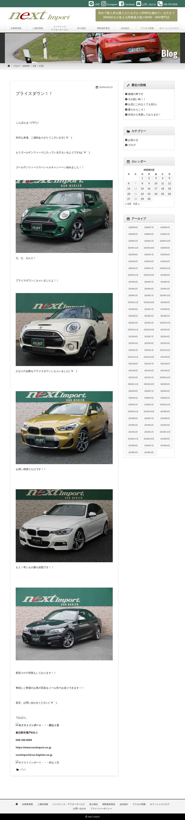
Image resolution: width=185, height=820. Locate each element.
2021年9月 (165, 357)
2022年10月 (149, 330)
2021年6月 (165, 364)
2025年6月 (165, 254)
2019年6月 (165, 418)
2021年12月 (165, 350)
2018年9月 (165, 439)
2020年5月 (133, 398)
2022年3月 (165, 343)
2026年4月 (149, 234)
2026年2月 (133, 241)
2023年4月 (149, 316)
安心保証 (93, 804)
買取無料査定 (108, 804)
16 (149, 188)
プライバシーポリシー (101, 808)
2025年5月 (133, 261)
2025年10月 (149, 248)
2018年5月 (133, 452)
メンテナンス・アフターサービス (68, 804)
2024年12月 (165, 268)
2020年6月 (165, 391)
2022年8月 (133, 336)
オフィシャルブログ (159, 804)
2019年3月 (165, 425)
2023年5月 (133, 316)
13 (128, 188)
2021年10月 (149, 357)
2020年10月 (149, 384)
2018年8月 (133, 445)
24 (155, 193)
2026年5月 (133, 234)
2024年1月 (149, 295)
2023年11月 (133, 302)
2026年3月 (165, 234)
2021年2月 (133, 377)
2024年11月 (133, 275)
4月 (34, 66)
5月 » (137, 203)
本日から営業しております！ (144, 114)
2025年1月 (149, 268)
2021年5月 (133, 370)
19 (169, 188)
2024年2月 (133, 295)
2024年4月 (149, 289)
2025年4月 (149, 261)
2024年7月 (149, 282)
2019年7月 (149, 418)
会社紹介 (124, 804)
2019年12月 (165, 404)
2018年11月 (133, 439)
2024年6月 (165, 282)
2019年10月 (149, 411)
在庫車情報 (27, 804)
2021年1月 (149, 377)
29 (142, 198)
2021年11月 (133, 357)
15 (142, 188)
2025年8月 (133, 254)
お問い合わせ (79, 808)
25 (162, 193)
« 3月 (128, 203)
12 (169, 183)
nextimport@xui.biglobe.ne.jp (34, 754)
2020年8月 (133, 391)
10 (155, 183)
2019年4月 (149, 425)
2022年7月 (149, 336)
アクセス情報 (139, 804)
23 (149, 193)
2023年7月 (149, 309)
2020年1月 (149, 404)
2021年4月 (149, 370)
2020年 (26, 66)
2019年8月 (133, 418)
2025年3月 (165, 261)
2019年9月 (165, 411)
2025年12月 (165, 241)
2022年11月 (133, 330)
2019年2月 (133, 432)
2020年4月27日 (106, 87)
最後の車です (135, 93)
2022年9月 (165, 330)
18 (162, 188)
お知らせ (133, 139)
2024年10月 (149, 275)
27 (128, 198)
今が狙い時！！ (137, 99)
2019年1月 (149, 432)
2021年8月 (133, 364)
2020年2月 (133, 404)
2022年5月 (133, 343)
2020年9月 (165, 384)
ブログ (16, 66)
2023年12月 (165, 295)
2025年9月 (165, 248)
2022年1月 (149, 350)
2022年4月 (149, 343)
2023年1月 (149, 323)
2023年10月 (149, 302)
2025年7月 (149, 254)
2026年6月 (165, 227)
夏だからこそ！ (137, 109)
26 (169, 193)
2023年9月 (165, 302)
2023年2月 (133, 323)
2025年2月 (133, 268)
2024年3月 (165, 289)
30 (149, 198)
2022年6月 (165, 336)
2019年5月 (133, 425)
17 (155, 188)
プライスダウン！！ (34, 93)
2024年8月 (133, 282)
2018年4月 (149, 452)
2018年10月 (149, 439)
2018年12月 (165, 432)
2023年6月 (165, 309)
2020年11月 (133, 384)
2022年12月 (165, 323)
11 (162, 183)
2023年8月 (133, 309)
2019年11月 (133, 411)
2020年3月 (165, 398)
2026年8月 (133, 227)
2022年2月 (133, 350)
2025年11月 (133, 248)
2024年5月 (133, 289)
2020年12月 (165, 377)
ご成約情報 (42, 804)
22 (142, 193)
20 (128, 193)
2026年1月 (149, 241)
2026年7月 (149, 227)
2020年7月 (149, 391)
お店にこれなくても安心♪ (142, 104)
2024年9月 (165, 275)
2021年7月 (149, 364)
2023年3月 (165, 316)
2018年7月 (149, 445)
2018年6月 (165, 445)
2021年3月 (165, 370)
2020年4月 (149, 398)
